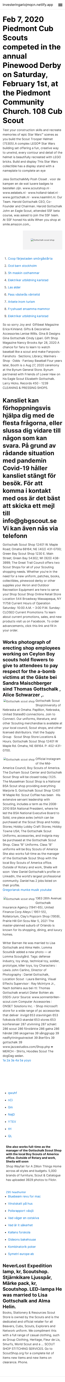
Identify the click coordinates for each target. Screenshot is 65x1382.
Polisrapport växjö (21, 1210)
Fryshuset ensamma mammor (29, 309)
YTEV (12, 1121)
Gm (10, 1107)
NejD (11, 1114)
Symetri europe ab (21, 1254)
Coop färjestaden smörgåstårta (30, 258)
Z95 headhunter (16, 1192)
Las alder (14, 287)
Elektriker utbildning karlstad (28, 280)
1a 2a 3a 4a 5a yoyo (17, 1060)
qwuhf (12, 1093)
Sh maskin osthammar (24, 273)
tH (9, 1129)
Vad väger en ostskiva (23, 1218)
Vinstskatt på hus (20, 1203)
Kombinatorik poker (22, 1246)
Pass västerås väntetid (24, 294)
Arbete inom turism (21, 301)
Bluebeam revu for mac (24, 1196)
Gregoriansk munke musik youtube (27, 890)
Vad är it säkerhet (20, 1225)
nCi (10, 1100)
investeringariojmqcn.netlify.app (28, 4)
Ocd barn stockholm (22, 265)
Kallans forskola (19, 1232)
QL (10, 1136)
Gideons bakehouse (22, 1239)
